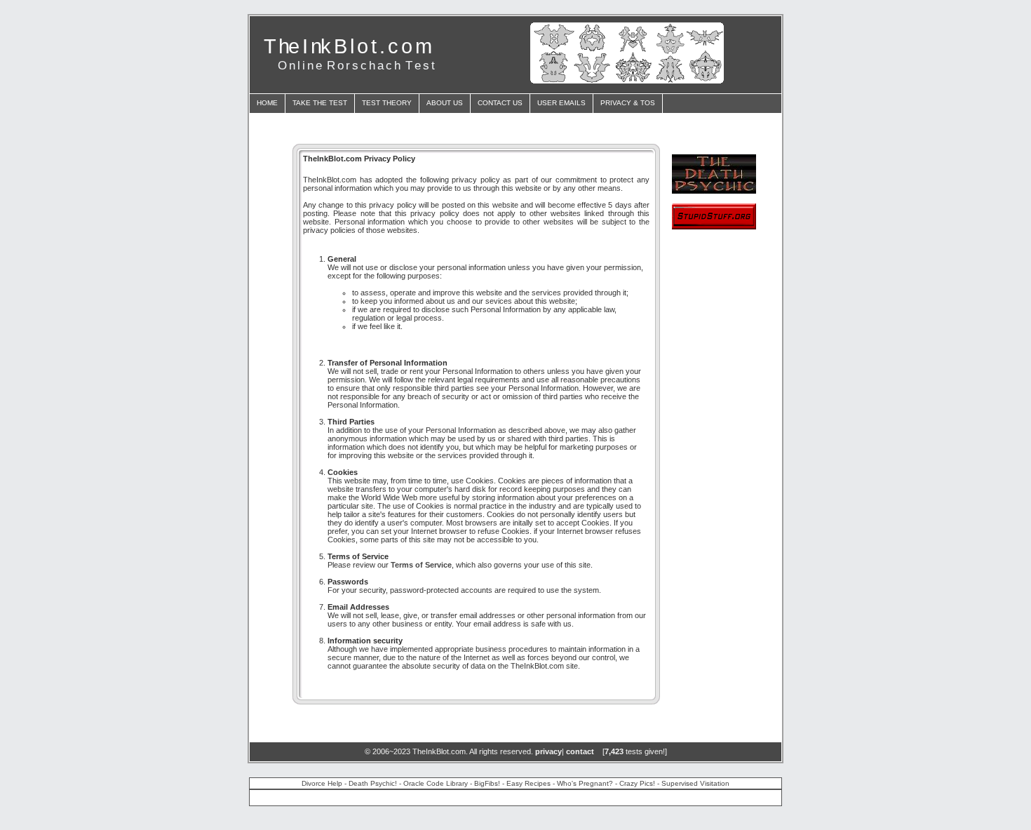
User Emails (561, 103)
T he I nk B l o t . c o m (347, 46)
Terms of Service (421, 565)
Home (267, 103)
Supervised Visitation (695, 783)
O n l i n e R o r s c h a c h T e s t (356, 65)
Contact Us (500, 103)
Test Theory (387, 103)
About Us (444, 103)
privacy (548, 751)
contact (580, 751)
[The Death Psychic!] (714, 190)
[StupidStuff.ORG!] (714, 226)
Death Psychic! (373, 783)
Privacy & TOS (627, 103)
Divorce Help (322, 783)
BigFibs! (487, 783)
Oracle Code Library (435, 783)
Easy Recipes (528, 783)
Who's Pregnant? (585, 783)
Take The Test (319, 103)
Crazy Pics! (637, 783)
